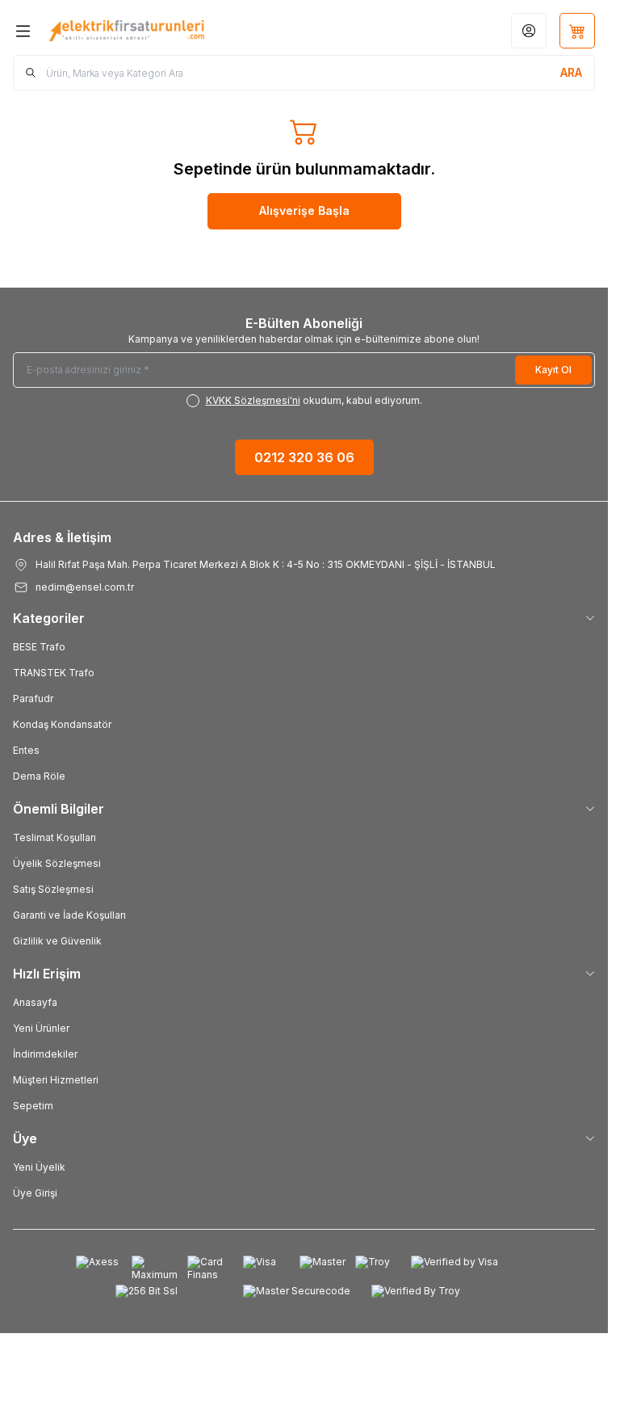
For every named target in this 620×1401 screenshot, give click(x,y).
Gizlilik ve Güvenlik (57, 941)
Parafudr (33, 698)
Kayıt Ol (553, 370)
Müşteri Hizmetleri (55, 1080)
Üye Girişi (35, 1193)
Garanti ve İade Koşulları (69, 915)
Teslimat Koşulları (54, 837)
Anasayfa (35, 1002)
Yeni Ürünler (41, 1028)
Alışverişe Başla (304, 210)
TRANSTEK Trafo (53, 673)
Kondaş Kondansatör (62, 724)
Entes (26, 750)
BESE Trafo (39, 647)
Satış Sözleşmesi (53, 889)
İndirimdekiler (45, 1054)
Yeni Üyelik (39, 1167)
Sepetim (33, 1106)
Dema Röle (39, 776)
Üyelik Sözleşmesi (57, 863)
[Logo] (126, 30)
